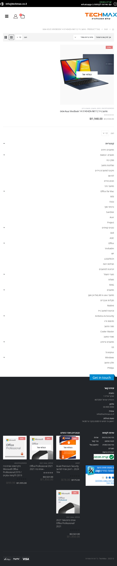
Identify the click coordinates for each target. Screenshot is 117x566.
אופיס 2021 (43, 463)
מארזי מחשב (109, 336)
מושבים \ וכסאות (107, 154)
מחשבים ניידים (86, 108)
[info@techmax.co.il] (2, 3)
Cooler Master (107, 331)
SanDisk (110, 212)
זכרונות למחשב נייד (106, 310)
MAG (111, 284)
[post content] (87, 75)
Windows (109, 357)
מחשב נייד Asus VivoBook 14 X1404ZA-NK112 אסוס (83, 111)
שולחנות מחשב (107, 165)
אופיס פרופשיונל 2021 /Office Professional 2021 (65, 523)
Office (111, 243)
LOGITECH (109, 258)
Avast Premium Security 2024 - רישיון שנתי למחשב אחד (67, 469)
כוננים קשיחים (108, 227)
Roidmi (110, 305)
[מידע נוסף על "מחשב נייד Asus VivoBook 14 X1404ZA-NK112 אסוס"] (109, 49)
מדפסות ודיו (109, 321)
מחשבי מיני (109, 186)
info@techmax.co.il (16, 3)
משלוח (111, 279)
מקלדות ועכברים (107, 300)
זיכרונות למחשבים (106, 269)
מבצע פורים (109, 180)
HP (112, 253)
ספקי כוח (110, 160)
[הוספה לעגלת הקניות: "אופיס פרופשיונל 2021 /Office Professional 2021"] (75, 495)
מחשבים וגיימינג (107, 341)
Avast (77, 463)
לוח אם (111, 175)
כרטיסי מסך (109, 206)
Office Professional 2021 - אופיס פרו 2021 (41, 467)
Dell (112, 232)
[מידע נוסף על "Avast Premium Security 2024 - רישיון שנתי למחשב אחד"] (75, 441)
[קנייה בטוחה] (115, 4)
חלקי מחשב (109, 362)
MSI (112, 196)
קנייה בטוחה (105, 2)
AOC (112, 238)
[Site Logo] (101, 16)
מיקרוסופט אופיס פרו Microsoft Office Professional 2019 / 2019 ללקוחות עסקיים (12, 470)
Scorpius (110, 352)
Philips (110, 367)
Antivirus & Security (104, 315)
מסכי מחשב (109, 326)
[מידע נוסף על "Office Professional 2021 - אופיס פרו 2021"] (48, 441)
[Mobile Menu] (6, 16)
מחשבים (93, 108)
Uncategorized (107, 108)
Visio (111, 201)
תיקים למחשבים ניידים (104, 170)
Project (110, 222)
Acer (112, 217)
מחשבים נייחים (107, 149)
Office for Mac (107, 191)
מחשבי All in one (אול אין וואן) (101, 295)
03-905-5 (107, 406)
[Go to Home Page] (113, 29)
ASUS (99, 108)
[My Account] (15, 16)
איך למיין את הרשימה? (103, 37)
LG (113, 347)
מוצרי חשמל (109, 274)
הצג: (25, 37)
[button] (80, 16)
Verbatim (109, 248)
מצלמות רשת (108, 264)
